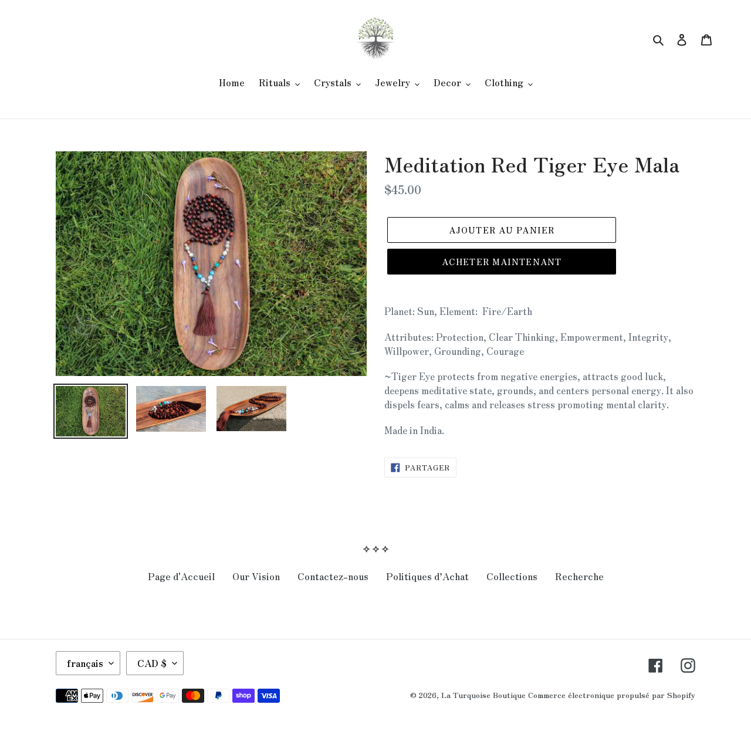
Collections (511, 576)
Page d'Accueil (181, 576)
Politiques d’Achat (427, 576)
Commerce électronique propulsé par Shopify (611, 694)
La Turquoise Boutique (483, 694)
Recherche (579, 576)
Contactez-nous (332, 576)
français (85, 663)
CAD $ (152, 663)
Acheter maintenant (501, 261)
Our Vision (256, 576)
